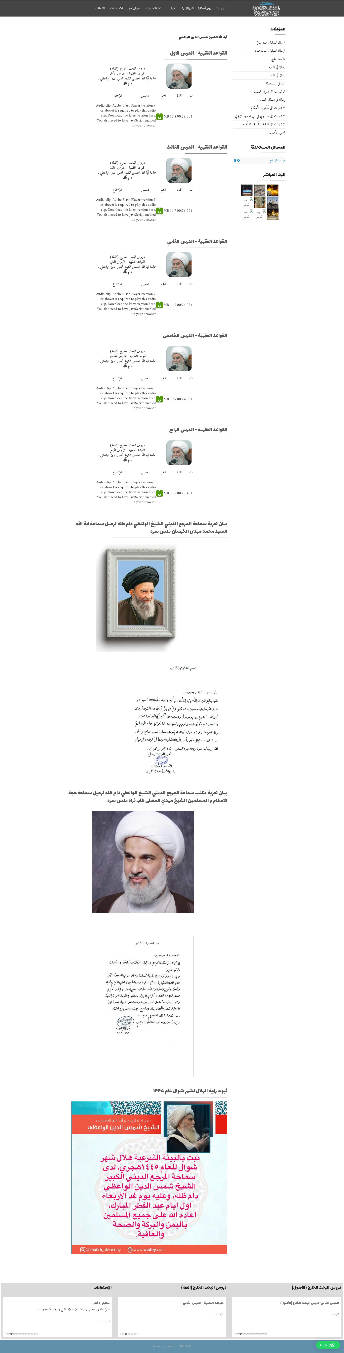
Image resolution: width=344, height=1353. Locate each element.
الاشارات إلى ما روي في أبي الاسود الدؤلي (260, 116)
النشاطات (100, 8)
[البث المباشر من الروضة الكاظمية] (272, 202)
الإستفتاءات (116, 8)
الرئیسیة (221, 8)
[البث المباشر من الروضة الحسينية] (259, 190)
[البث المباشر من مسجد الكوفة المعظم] (272, 214)
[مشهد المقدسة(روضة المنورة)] (259, 202)
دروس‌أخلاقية (205, 8)
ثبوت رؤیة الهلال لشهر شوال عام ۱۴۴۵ (190, 1091)
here (152, 116)
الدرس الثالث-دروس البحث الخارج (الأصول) (309, 1303)
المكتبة (174, 8)
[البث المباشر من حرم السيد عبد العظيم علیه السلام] (259, 214)
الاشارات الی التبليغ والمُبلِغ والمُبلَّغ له (264, 124)
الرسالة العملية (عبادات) (270, 43)
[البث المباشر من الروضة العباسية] (246, 190)
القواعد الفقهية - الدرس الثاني (197, 241)
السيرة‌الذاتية (188, 8)
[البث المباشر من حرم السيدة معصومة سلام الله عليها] (246, 214)
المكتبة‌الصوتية (155, 8)
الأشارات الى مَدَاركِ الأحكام (268, 108)
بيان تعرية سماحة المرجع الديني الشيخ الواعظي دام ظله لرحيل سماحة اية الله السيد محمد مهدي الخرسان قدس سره (151, 528)
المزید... (334, 1314)
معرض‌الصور (133, 8)
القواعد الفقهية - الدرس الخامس (195, 335)
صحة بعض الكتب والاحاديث (91, 1303)
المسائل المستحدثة (275, 83)
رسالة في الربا (278, 75)
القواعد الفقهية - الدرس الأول (198, 53)
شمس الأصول (277, 132)
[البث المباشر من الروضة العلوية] (272, 190)
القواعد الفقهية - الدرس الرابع (198, 430)
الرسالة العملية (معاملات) (270, 51)
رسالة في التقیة (277, 67)
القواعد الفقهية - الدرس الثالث (197, 147)
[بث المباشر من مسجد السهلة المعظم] (246, 202)
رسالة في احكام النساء (272, 100)
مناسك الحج (278, 59)
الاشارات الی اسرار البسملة (269, 92)
